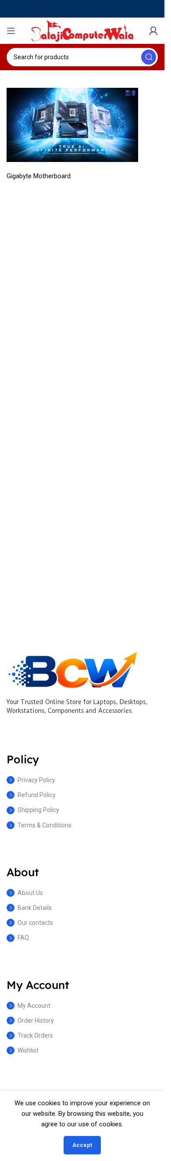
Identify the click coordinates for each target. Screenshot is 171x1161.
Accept (82, 1145)
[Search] (148, 57)
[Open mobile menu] (11, 31)
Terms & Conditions (44, 825)
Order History (36, 1020)
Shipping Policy (38, 809)
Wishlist (28, 1050)
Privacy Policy (36, 780)
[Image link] (72, 669)
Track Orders (35, 1035)
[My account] (153, 31)
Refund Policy (37, 794)
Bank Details (35, 907)
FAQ (23, 937)
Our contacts (35, 922)
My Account (34, 1005)
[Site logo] (82, 30)
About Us (30, 892)
